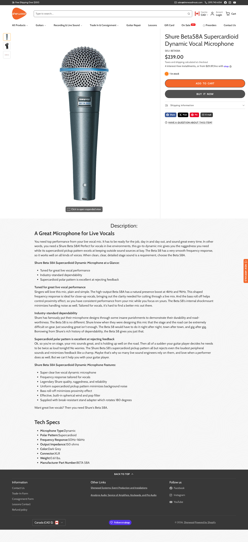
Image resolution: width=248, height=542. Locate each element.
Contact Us (230, 25)
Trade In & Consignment (103, 25)
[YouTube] (234, 2)
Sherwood (189, 522)
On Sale (188, 25)
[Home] (19, 13)
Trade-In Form (20, 493)
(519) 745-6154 (215, 2)
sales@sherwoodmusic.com (190, 2)
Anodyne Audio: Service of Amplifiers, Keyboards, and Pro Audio (123, 495)
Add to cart (205, 83)
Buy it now (205, 93)
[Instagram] (230, 2)
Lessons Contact (21, 504)
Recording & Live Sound (67, 25)
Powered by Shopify (205, 522)
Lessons (152, 25)
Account (216, 13)
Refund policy (19, 509)
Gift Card (169, 25)
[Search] (189, 13)
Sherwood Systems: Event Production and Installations (119, 487)
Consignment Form (23, 499)
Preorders (211, 25)
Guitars (40, 25)
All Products (19, 25)
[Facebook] (225, 2)
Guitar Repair (133, 25)
